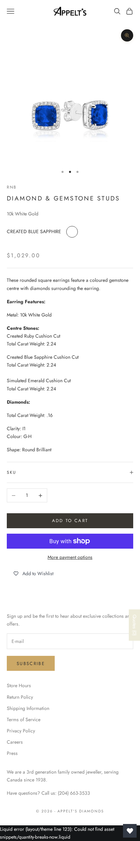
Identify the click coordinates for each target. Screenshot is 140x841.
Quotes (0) (134, 625)
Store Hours (19, 685)
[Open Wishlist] (130, 831)
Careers (15, 742)
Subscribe (31, 663)
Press (12, 753)
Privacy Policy (21, 730)
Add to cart (70, 520)
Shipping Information (28, 708)
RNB (12, 187)
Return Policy (20, 697)
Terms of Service (23, 719)
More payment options (70, 557)
